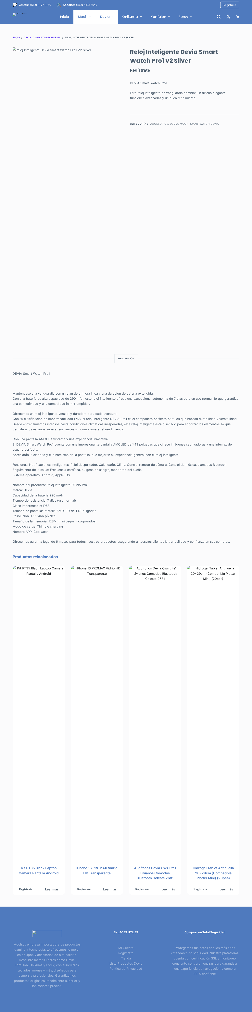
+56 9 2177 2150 (35, 4)
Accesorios (159, 123)
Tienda (126, 958)
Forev (183, 16)
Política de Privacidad (126, 968)
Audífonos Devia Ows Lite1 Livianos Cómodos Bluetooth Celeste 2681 (155, 873)
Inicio (64, 16)
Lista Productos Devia (125, 963)
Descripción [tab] (126, 358)
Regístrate (229, 4)
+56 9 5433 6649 (80, 4)
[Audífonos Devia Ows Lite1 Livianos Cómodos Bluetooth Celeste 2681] (155, 713)
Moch (82, 16)
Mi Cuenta (125, 948)
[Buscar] (218, 16)
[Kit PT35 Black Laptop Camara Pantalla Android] (39, 713)
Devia (105, 16)
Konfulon (158, 16)
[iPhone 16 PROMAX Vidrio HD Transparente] (97, 713)
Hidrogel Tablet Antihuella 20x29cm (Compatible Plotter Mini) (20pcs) (213, 873)
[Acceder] (228, 16)
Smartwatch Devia (204, 123)
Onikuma (130, 16)
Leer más (52, 889)
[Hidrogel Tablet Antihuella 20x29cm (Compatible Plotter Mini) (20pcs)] (213, 713)
